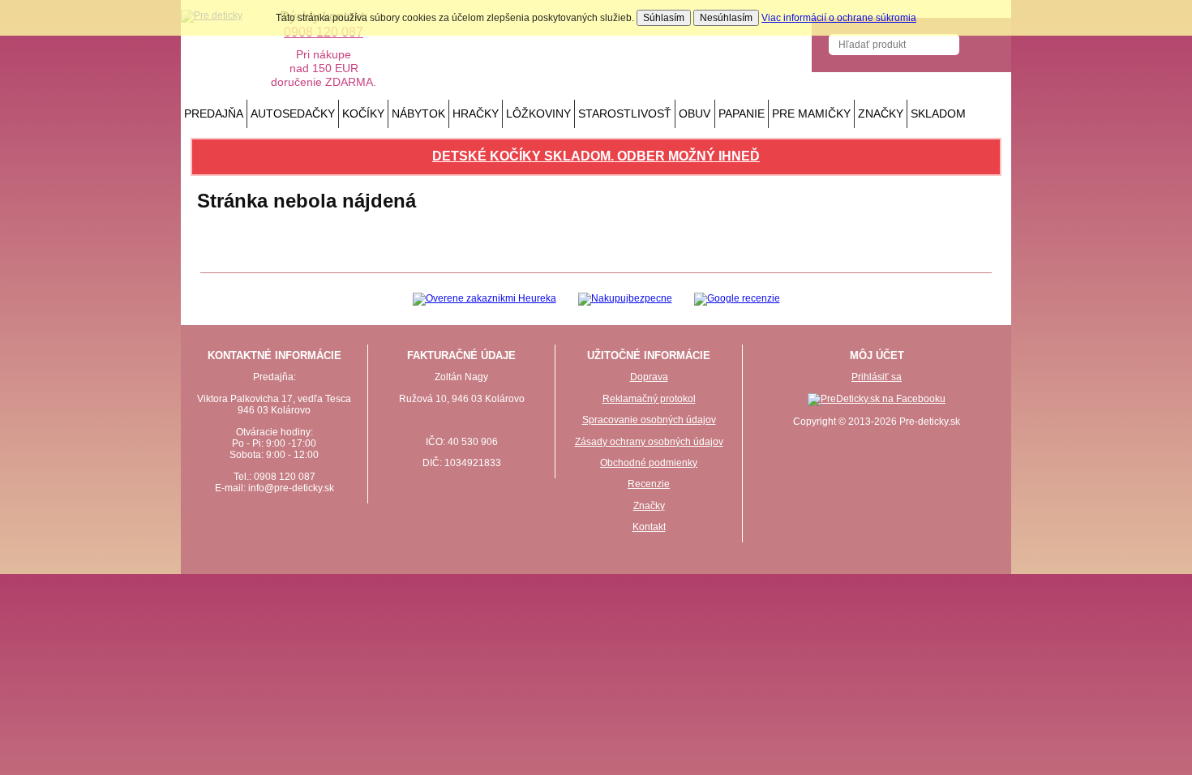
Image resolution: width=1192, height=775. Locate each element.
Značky (880, 113)
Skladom (938, 113)
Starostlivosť (624, 113)
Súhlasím (663, 18)
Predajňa (213, 113)
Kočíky (363, 113)
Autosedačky (293, 113)
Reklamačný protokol (649, 399)
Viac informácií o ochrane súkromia (838, 18)
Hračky (475, 113)
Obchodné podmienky (648, 463)
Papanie (741, 113)
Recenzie (649, 484)
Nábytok (418, 113)
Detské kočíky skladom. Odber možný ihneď (596, 156)
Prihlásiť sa (876, 377)
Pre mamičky (811, 113)
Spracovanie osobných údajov (649, 420)
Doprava (649, 377)
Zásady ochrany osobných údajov (649, 441)
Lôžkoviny (538, 113)
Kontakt (649, 527)
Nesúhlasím (726, 18)
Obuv (694, 113)
